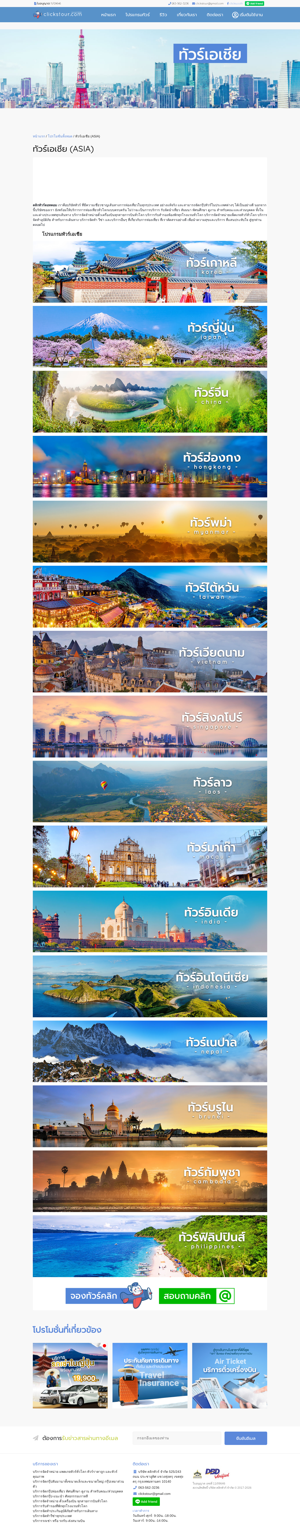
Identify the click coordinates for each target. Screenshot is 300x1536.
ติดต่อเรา (215, 14)
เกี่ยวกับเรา (187, 14)
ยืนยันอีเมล (245, 1438)
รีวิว (163, 14)
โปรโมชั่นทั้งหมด (60, 136)
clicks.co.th (236, 3)
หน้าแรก (108, 14)
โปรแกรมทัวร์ (138, 14)
